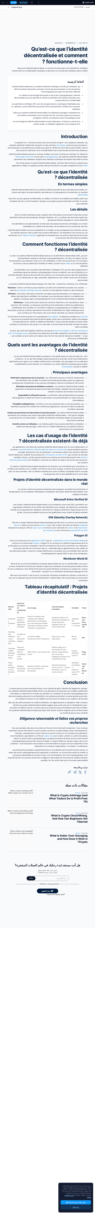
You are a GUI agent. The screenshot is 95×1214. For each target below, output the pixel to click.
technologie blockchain (24, 157)
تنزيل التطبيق (46, 891)
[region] (75, 1198)
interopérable (67, 367)
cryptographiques (51, 157)
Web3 (85, 166)
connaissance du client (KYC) (55, 455)
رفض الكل (75, 1207)
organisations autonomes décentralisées (69, 541)
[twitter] (80, 772)
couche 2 (43, 525)
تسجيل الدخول (23, 2)
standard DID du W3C (79, 530)
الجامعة (88, 7)
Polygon (36, 543)
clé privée (84, 317)
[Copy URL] (69, 772)
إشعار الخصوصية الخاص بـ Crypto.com (49, 884)
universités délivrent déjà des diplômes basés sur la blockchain (42, 450)
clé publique (53, 317)
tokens (70, 528)
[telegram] (75, 772)
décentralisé (83, 195)
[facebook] (85, 772)
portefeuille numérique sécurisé (29, 290)
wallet (68, 263)
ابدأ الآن (31, 878)
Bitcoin (17, 525)
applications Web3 (38, 541)
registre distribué (29, 235)
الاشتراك (13, 2)
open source (38, 528)
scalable (82, 525)
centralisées (60, 145)
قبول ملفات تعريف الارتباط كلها (76, 1202)
